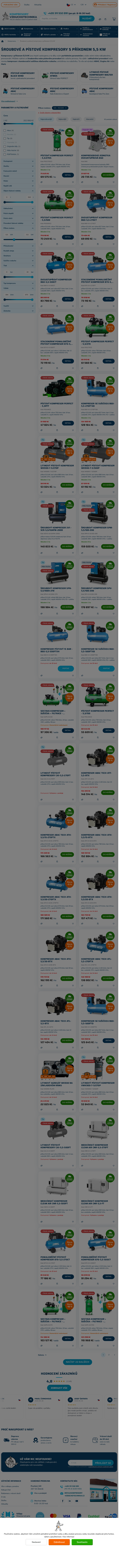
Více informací (68, 1536)
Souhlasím (82, 1542)
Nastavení (36, 1542)
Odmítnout (59, 1542)
